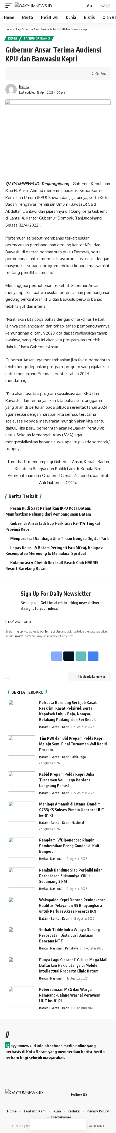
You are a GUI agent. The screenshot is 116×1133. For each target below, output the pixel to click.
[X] (101, 1094)
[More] (51, 73)
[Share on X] (26, 73)
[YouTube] (108, 1094)
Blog (17, 29)
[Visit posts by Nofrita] (11, 89)
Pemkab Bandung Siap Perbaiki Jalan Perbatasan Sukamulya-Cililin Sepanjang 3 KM (71, 876)
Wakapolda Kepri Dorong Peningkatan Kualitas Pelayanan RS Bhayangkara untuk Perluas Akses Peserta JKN (72, 905)
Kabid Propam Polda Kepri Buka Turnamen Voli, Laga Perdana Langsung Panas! (66, 780)
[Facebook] (95, 1094)
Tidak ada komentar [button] (91, 676)
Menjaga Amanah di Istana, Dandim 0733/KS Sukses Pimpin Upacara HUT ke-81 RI (71, 810)
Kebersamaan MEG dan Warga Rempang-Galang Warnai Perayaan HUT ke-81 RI (69, 995)
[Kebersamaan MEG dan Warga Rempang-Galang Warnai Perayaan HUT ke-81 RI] (21, 997)
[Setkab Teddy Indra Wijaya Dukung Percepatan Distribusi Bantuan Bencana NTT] (21, 937)
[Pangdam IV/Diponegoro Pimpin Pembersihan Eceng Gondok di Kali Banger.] (21, 847)
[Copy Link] (34, 73)
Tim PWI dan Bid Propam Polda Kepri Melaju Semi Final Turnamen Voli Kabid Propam (73, 744)
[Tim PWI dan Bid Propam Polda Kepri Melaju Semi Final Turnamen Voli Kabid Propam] (21, 745)
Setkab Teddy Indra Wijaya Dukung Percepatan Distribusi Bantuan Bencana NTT (69, 935)
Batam (43, 727)
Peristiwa (71, 948)
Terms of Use (52, 631)
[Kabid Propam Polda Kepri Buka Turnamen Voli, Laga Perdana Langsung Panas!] (21, 781)
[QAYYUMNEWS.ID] (33, 5)
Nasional (78, 823)
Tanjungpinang (36, 38)
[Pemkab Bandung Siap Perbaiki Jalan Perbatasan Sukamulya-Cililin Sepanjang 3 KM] (21, 877)
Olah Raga (79, 757)
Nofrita (24, 86)
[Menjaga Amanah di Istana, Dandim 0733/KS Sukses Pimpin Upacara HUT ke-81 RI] (21, 811)
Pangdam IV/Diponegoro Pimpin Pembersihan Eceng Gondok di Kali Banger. (69, 846)
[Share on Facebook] (17, 73)
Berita (55, 727)
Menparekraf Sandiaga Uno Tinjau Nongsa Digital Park (59, 538)
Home (8, 29)
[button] (10, 5)
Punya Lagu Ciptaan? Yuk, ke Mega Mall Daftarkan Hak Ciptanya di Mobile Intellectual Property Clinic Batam (73, 965)
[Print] (42, 73)
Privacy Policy (21, 636)
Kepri (12, 38)
